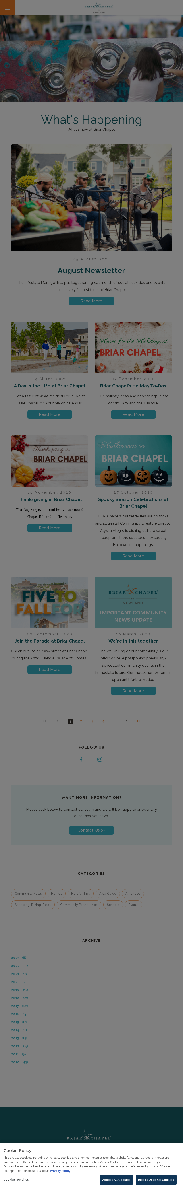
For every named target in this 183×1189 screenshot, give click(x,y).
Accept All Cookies (116, 1179)
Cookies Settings (16, 1179)
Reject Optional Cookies (156, 1179)
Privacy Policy (60, 1171)
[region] (91, 1166)
